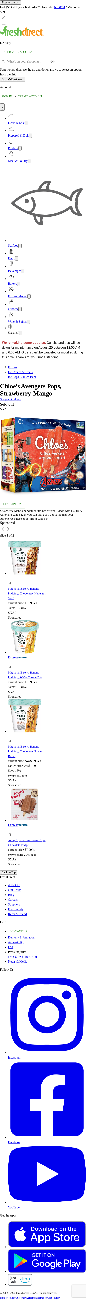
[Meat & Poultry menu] (29, 161)
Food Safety (15, 909)
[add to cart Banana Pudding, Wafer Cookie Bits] (10, 662)
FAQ (11, 947)
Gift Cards (14, 890)
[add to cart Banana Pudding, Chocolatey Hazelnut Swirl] (10, 578)
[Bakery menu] (18, 284)
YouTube (14, 1207)
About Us (14, 885)
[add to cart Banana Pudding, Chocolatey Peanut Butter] (10, 736)
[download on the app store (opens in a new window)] (47, 1246)
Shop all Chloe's (10, 399)
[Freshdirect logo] (22, 34)
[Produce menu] (20, 148)
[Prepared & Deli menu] (30, 136)
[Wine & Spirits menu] (28, 322)
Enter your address (17, 52)
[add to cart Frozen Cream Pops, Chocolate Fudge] (10, 830)
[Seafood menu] (20, 246)
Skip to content (10, 2)
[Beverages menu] (22, 271)
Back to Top (9, 872)
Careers (13, 899)
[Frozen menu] (29, 296)
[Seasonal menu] (20, 333)
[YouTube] (47, 1202)
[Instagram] (47, 1052)
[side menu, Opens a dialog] (3, 23)
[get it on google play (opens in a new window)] (47, 1271)
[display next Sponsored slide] (8, 529)
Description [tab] (12, 504)
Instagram (14, 1057)
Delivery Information (21, 937)
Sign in (7, 96)
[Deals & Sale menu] (26, 123)
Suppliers (14, 904)
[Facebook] (47, 1137)
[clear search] (52, 61)
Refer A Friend (17, 914)
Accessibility (16, 942)
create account (30, 96)
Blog (11, 894)
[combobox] (27, 61)
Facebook (14, 1142)
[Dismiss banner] (3, 17)
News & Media (17, 961)
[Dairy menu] (16, 258)
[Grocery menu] (20, 309)
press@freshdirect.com (22, 956)
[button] (43, 455)
